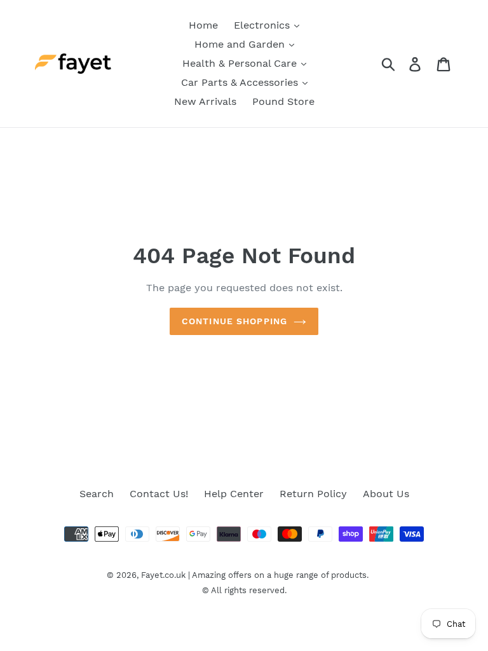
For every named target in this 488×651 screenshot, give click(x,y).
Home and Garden (241, 44)
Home (203, 25)
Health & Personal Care (241, 63)
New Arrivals (205, 101)
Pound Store (283, 101)
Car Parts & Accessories (241, 82)
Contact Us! (159, 494)
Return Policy (313, 494)
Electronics (263, 25)
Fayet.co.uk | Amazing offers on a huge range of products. (255, 575)
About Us (386, 494)
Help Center (234, 494)
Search (96, 494)
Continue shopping (234, 321)
